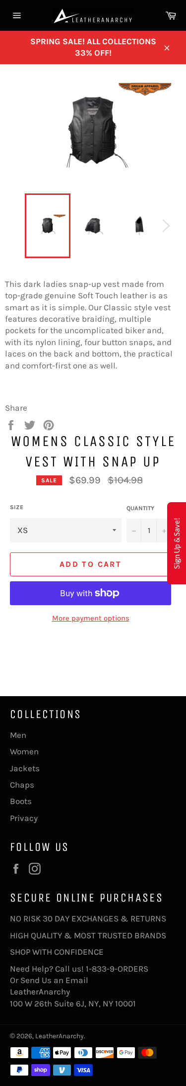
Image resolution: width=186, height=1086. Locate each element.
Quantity (140, 508)
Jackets (25, 768)
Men (18, 735)
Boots (21, 801)
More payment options (90, 618)
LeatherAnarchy (59, 1036)
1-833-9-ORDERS (118, 969)
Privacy (24, 818)
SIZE (16, 507)
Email (76, 980)
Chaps (22, 785)
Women (24, 751)
